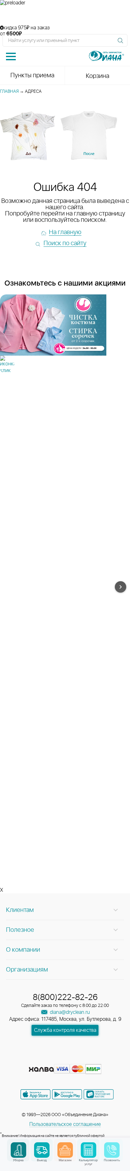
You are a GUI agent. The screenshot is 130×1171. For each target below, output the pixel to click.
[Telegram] (77, 1059)
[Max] (88, 1059)
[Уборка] (18, 1150)
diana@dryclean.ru (69, 1012)
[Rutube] (65, 1059)
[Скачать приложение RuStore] (99, 1094)
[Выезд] (42, 1150)
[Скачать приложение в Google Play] (67, 1094)
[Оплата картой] (41, 1069)
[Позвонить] (112, 1150)
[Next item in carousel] (120, 587)
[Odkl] (54, 1059)
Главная (9, 91)
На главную (65, 232)
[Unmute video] (65, 15)
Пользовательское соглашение (65, 1124)
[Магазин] (65, 1150)
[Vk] (43, 1059)
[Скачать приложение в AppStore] (35, 1094)
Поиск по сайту (65, 243)
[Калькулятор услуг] (88, 1150)
